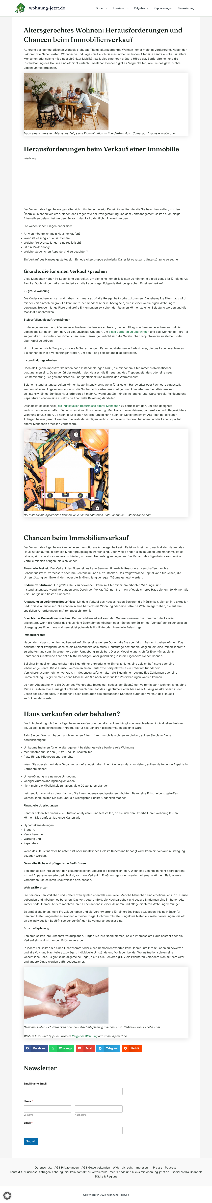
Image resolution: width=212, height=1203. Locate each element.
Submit (31, 1141)
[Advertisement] (106, 184)
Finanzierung (186, 8)
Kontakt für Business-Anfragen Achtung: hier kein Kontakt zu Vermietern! (58, 1172)
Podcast (170, 1167)
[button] (106, 8)
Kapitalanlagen (163, 8)
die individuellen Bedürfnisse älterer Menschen (89, 405)
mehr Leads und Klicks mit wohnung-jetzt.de (139, 1172)
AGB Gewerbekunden (95, 1167)
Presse (157, 1167)
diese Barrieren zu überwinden (129, 331)
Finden (100, 8)
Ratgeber (139, 8)
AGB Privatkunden (66, 1167)
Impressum (142, 1167)
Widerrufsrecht (123, 1167)
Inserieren (119, 8)
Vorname (28, 1114)
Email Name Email (35, 1083)
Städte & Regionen (106, 1176)
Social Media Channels (187, 1172)
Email (28, 1122)
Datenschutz (43, 1167)
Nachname (80, 1114)
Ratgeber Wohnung (84, 1036)
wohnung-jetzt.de (47, 8)
